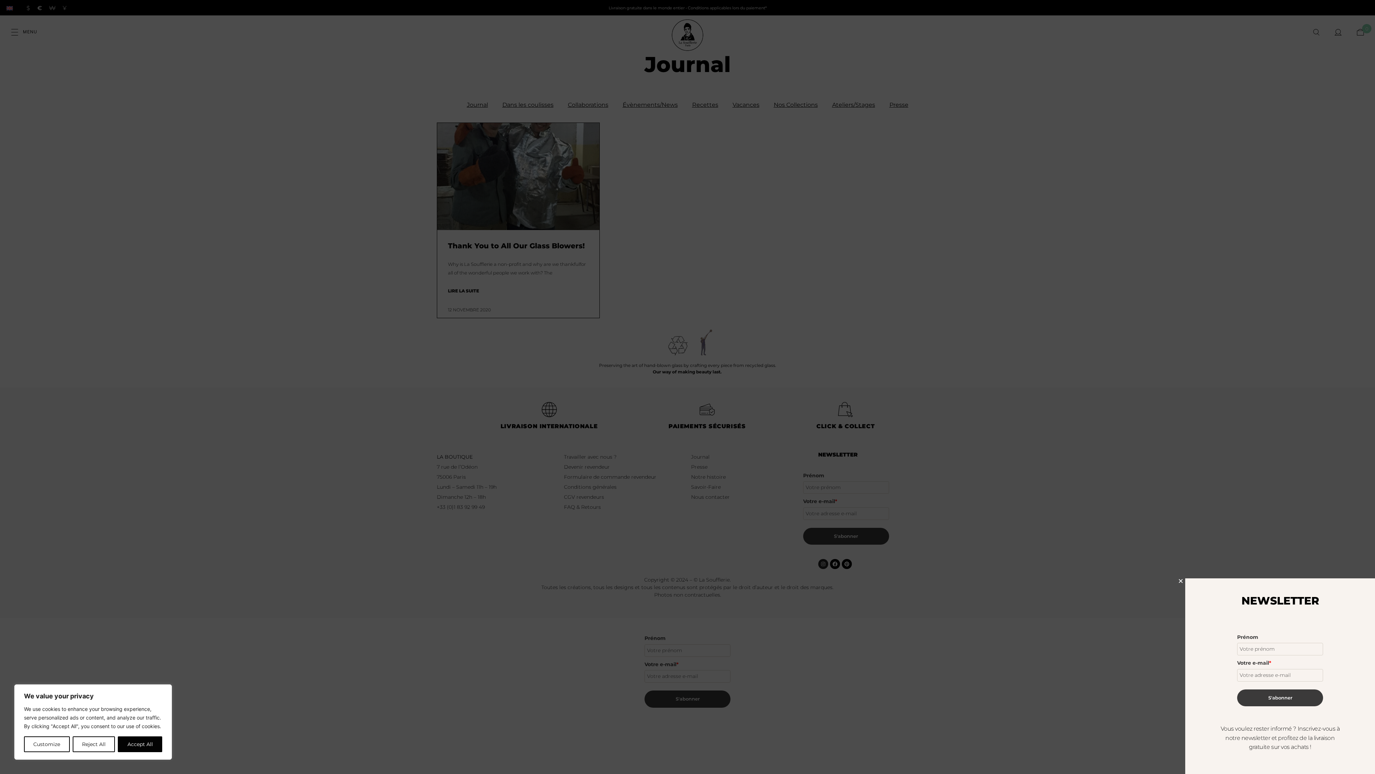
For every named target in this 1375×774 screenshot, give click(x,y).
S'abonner (1280, 698)
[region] (93, 722)
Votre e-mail (1254, 663)
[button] (1180, 581)
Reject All (94, 744)
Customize (46, 744)
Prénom (1247, 637)
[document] (687, 387)
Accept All (140, 744)
